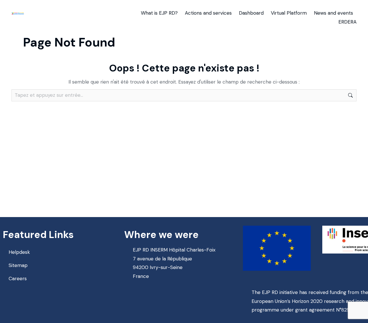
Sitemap (18, 265)
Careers (18, 278)
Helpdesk (19, 252)
